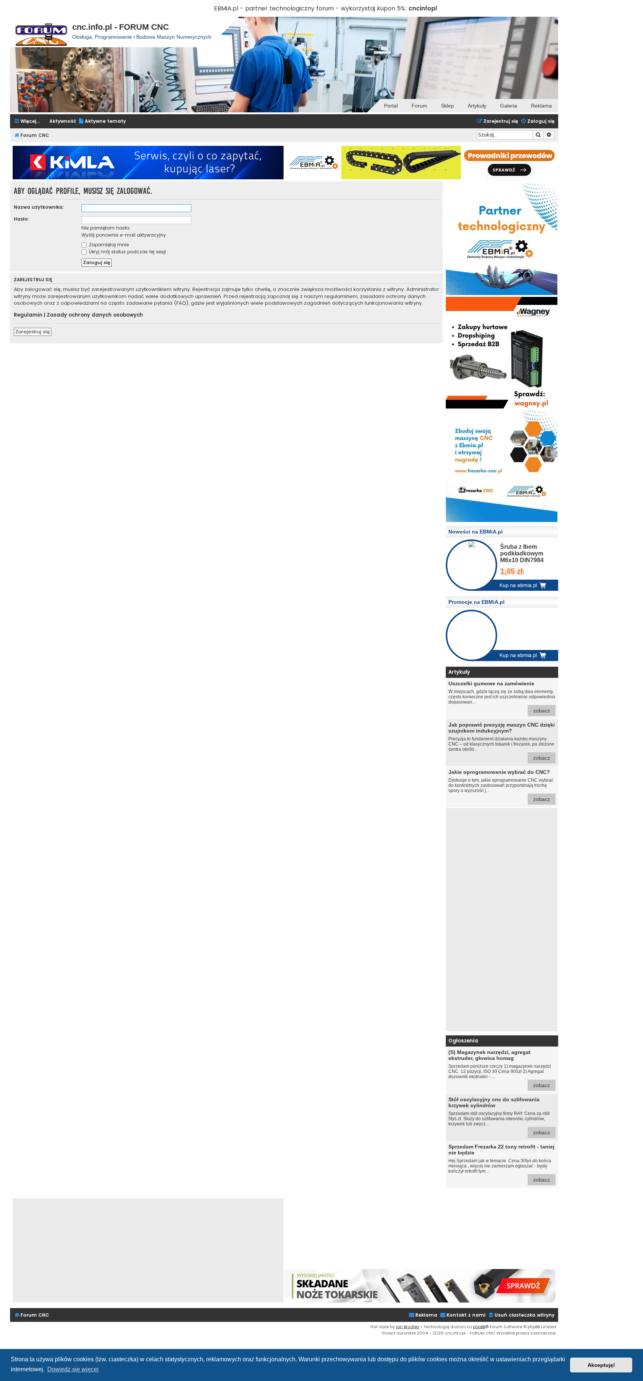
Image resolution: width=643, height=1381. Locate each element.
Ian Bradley (407, 1327)
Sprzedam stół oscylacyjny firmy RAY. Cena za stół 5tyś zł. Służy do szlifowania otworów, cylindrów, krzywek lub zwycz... (499, 1115)
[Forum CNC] (41, 32)
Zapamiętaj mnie (108, 244)
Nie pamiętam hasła (105, 228)
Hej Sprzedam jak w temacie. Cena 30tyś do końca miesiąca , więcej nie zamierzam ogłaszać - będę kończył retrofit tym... (501, 1163)
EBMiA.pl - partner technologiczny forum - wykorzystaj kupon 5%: (310, 8)
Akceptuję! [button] (601, 1365)
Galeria (508, 106)
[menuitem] (102, 121)
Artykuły (477, 106)
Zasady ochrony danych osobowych (95, 315)
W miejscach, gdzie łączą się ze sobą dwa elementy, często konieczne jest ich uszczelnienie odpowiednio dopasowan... (501, 697)
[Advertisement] (501, 919)
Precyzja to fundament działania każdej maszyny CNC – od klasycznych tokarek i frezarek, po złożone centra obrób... (501, 741)
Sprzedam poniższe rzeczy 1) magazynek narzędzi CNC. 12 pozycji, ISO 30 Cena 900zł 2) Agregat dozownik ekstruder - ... (499, 1068)
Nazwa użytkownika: (39, 207)
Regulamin (28, 315)
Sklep (447, 106)
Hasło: (21, 219)
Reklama (541, 106)
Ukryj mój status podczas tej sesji (126, 252)
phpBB (479, 1327)
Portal (391, 106)
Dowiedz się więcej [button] (73, 1369)
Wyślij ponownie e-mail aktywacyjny (123, 235)
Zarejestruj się (32, 331)
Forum (419, 106)
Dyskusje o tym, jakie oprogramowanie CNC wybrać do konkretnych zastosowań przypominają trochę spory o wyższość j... (500, 785)
